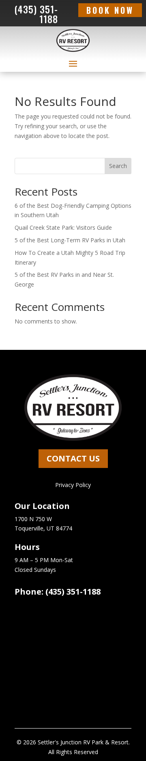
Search (118, 166)
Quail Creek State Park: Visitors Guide (63, 227)
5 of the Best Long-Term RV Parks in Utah (70, 240)
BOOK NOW (110, 10)
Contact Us (73, 458)
